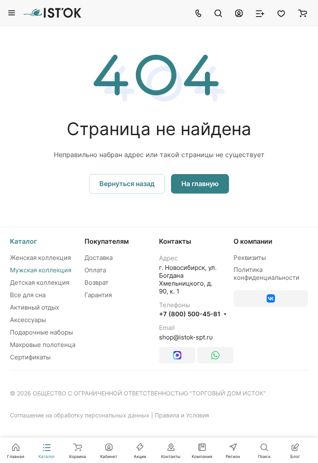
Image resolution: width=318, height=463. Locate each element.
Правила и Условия (182, 415)
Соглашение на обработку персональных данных (79, 415)
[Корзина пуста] (302, 13)
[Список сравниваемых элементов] (260, 13)
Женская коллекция (40, 258)
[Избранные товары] (281, 13)
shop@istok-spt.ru (186, 337)
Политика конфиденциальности (266, 273)
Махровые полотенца (42, 345)
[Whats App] (215, 355)
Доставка (98, 258)
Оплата (95, 270)
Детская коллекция (39, 282)
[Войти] (239, 13)
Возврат (96, 282)
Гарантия (98, 295)
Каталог (23, 241)
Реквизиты (250, 258)
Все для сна (28, 295)
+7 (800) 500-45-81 (189, 314)
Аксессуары (28, 320)
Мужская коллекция (40, 270)
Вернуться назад (126, 183)
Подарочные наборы (41, 332)
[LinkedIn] (177, 355)
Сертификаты (30, 357)
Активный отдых (34, 307)
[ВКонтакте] (271, 298)
